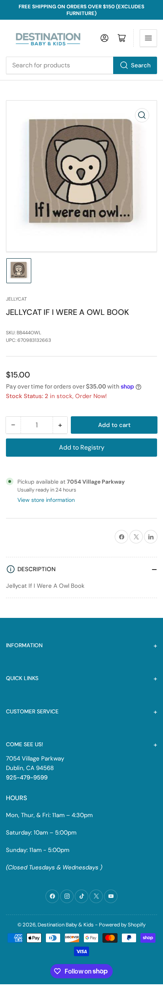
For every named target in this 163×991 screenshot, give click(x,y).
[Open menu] (148, 38)
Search (141, 65)
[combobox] (81, 65)
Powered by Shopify (122, 924)
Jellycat (16, 299)
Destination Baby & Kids (66, 924)
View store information (46, 499)
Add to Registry (81, 447)
